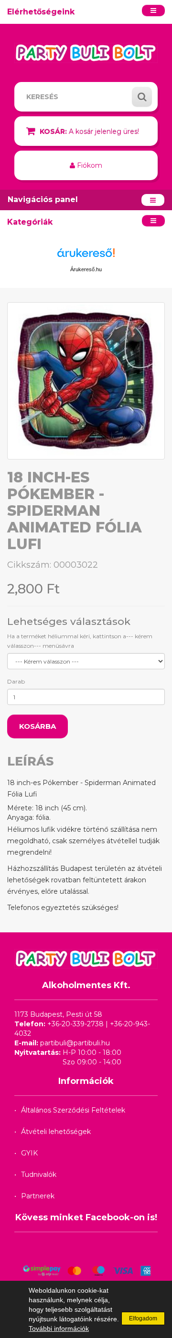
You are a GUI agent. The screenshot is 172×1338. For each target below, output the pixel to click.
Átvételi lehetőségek (56, 1131)
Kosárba (37, 726)
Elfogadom (143, 1318)
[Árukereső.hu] (86, 256)
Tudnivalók (38, 1174)
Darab (16, 681)
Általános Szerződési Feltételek (73, 1110)
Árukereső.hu (86, 269)
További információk (59, 1328)
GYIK (29, 1153)
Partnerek (37, 1196)
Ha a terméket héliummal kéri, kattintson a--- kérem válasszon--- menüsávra (79, 641)
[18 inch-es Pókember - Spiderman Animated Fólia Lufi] (86, 381)
